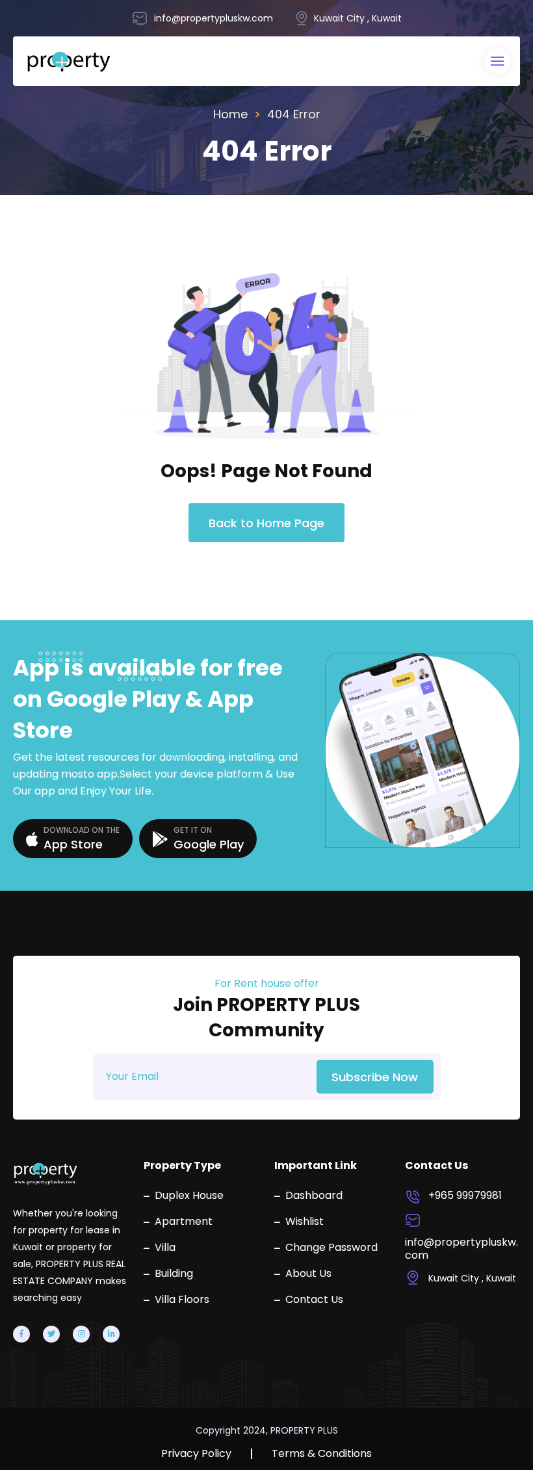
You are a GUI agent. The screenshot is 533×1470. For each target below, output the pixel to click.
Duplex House (189, 1195)
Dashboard (314, 1195)
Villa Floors (182, 1299)
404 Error (293, 114)
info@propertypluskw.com (461, 1249)
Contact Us (314, 1299)
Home (230, 114)
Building (174, 1273)
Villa (165, 1247)
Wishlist (304, 1221)
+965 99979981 (465, 1195)
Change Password (331, 1247)
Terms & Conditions (322, 1454)
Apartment (184, 1221)
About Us (308, 1273)
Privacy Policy (196, 1454)
